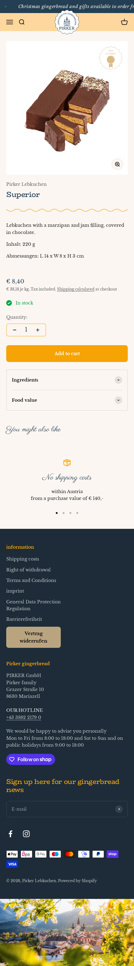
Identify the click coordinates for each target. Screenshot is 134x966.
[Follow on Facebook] (10, 834)
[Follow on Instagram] (26, 834)
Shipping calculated (75, 289)
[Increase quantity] (37, 330)
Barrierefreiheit (24, 619)
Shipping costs (22, 559)
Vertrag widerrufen (33, 637)
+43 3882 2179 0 (23, 717)
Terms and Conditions (31, 580)
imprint (15, 591)
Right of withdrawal (28, 570)
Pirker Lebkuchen (26, 184)
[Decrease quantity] (14, 330)
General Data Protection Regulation (33, 605)
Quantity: (16, 317)
